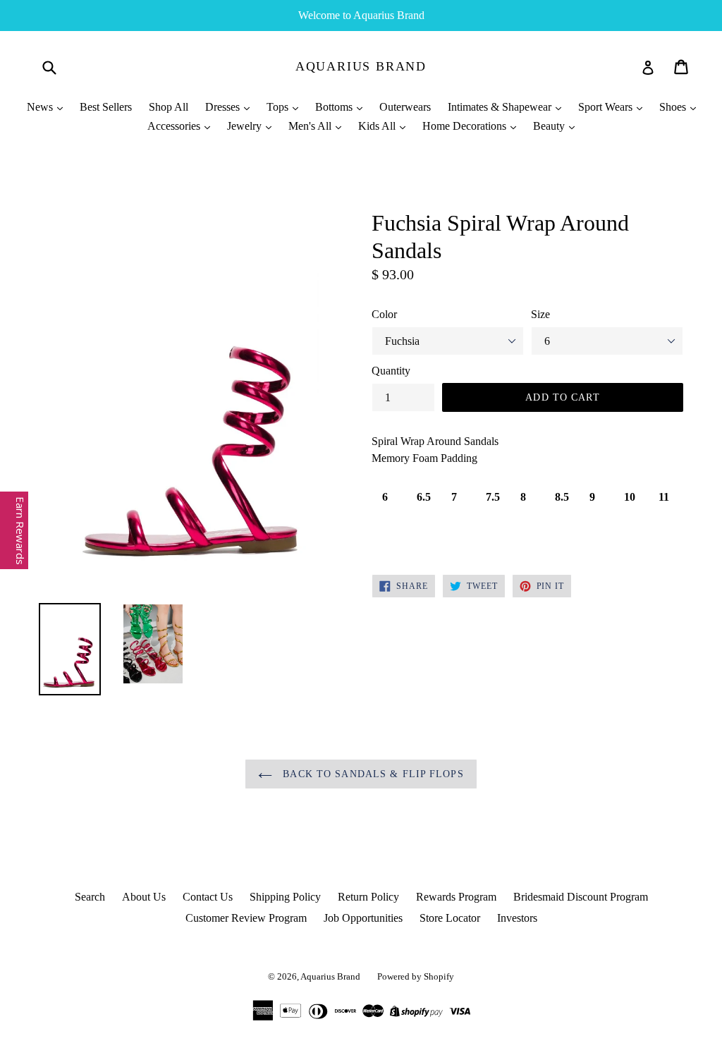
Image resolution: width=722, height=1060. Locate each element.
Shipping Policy (285, 897)
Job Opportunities (363, 918)
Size (540, 314)
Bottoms (335, 107)
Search (90, 897)
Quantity (391, 371)
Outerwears (405, 107)
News (41, 107)
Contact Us (208, 897)
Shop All (168, 107)
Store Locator (450, 918)
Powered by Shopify (415, 976)
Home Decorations (465, 126)
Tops (279, 107)
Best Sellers (106, 107)
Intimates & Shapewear (501, 107)
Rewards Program (456, 897)
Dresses (224, 107)
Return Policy (368, 897)
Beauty (550, 126)
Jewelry (245, 126)
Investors (517, 918)
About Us (144, 897)
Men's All (311, 126)
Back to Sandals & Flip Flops (371, 774)
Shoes (674, 107)
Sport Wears (606, 107)
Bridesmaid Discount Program (580, 897)
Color (384, 314)
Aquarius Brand (361, 66)
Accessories (175, 126)
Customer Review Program (246, 918)
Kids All (378, 126)
